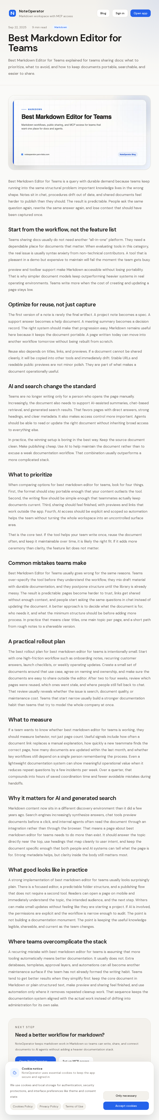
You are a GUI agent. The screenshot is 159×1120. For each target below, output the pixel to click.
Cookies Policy (23, 1106)
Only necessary (126, 1095)
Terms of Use (74, 1106)
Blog (103, 13)
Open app (140, 13)
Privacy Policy (49, 1106)
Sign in (120, 13)
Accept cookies (126, 1106)
